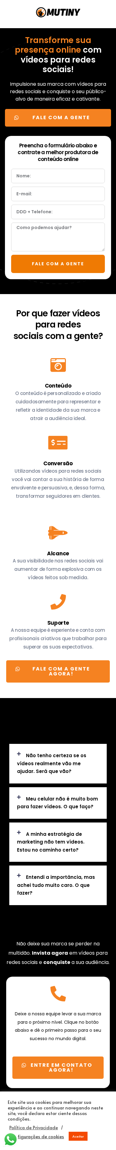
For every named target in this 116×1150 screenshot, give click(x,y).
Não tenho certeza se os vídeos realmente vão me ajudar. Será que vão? (51, 763)
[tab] (58, 763)
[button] (58, 118)
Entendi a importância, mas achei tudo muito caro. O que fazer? (56, 885)
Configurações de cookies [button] (36, 1136)
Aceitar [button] (78, 1136)
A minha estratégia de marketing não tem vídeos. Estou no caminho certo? (50, 842)
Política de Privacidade (33, 1127)
